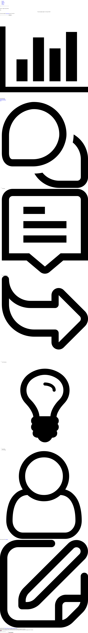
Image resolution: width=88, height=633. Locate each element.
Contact (3, 4)
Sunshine (6, 539)
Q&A (2, 3)
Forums (3, 1)
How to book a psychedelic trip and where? (11, 628)
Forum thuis (7, 13)
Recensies (3, 2)
